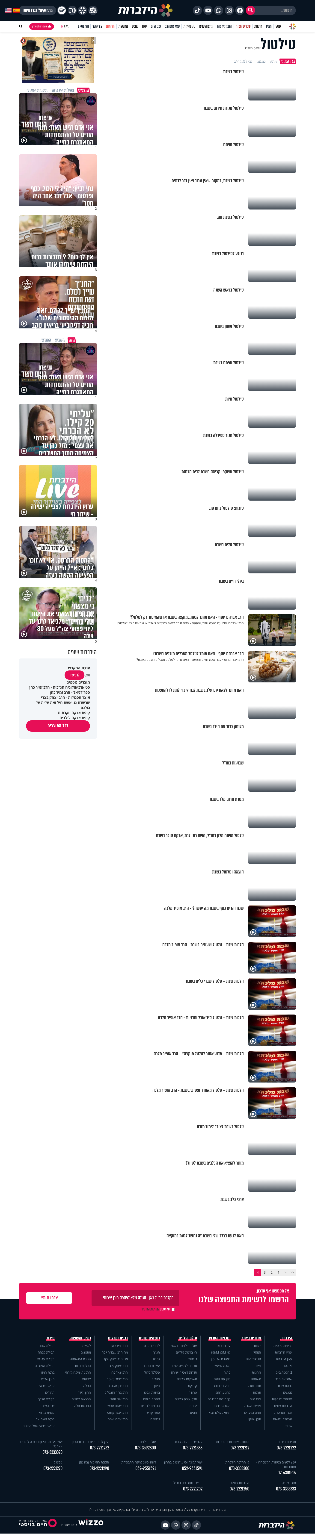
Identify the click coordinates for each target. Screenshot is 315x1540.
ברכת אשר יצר (45, 1419)
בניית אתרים (69, 1525)
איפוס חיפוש (253, 48)
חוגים (193, 1412)
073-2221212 (240, 1448)
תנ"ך (156, 1352)
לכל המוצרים (58, 726)
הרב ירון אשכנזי (118, 1386)
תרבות (257, 1392)
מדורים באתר (251, 1338)
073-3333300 (239, 1468)
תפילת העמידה (44, 1365)
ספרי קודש (153, 1412)
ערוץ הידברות (283, 1352)
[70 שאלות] (72, 10)
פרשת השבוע (252, 1406)
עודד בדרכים (222, 1345)
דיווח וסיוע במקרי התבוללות (138, 1462)
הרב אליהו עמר (118, 1419)
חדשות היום (253, 1359)
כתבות (261, 61)
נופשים (287, 1392)
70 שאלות (189, 26)
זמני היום (156, 26)
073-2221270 (52, 1468)
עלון (144, 26)
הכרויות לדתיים (150, 1406)
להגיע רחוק (222, 1392)
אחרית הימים (151, 1399)
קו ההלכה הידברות (237, 1462)
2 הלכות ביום (284, 1372)
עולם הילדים (206, 26)
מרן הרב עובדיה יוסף (115, 1352)
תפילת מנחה (46, 1352)
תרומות (110, 26)
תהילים (49, 1392)
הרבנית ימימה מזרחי (78, 1372)
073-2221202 (192, 1489)
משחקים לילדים (187, 1379)
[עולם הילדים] (93, 10)
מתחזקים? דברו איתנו (38, 10)
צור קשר (97, 26)
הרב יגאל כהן (119, 1372)
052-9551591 (192, 1468)
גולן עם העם (222, 1379)
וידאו (273, 61)
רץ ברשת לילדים (186, 1352)
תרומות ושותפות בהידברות (232, 1442)
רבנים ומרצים (118, 1338)
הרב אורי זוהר (119, 1399)
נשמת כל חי (46, 1412)
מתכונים (86, 1352)
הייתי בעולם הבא (219, 1412)
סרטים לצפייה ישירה (184, 1365)
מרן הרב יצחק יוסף (116, 1359)
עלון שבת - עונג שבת (188, 1442)
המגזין (257, 1352)
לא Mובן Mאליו (220, 1352)
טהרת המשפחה (80, 1359)
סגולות (156, 1379)
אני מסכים (155, 1309)
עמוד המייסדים (282, 1412)
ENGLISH (83, 26)
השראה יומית (222, 1406)
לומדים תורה (152, 1345)
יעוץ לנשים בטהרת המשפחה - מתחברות (276, 1464)
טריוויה (192, 1392)
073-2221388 (192, 1448)
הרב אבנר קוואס (117, 1412)
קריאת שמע (46, 1386)
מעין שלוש (47, 1379)
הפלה (87, 1386)
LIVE (66, 26)
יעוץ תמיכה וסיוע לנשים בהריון (183, 1462)
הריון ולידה (84, 1392)
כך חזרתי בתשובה (219, 1399)
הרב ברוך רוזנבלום (116, 1392)
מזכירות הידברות (285, 1442)
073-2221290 (99, 1468)
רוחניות (256, 1372)
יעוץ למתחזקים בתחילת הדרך (90, 1442)
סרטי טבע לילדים (186, 1399)
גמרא (156, 1359)
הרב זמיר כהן (224, 26)
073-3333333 (286, 1489)
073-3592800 (145, 1448)
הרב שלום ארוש (117, 1406)
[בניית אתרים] (91, 1525)
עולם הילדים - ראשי (184, 1345)
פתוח (227, 1372)
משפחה (256, 1379)
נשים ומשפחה (80, 1338)
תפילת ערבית (45, 1359)
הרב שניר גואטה (117, 1379)
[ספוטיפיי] (61, 10)
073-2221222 (286, 1448)
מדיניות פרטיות (282, 1345)
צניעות (86, 1379)
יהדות (257, 1345)
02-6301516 (287, 1472)
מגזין (269, 26)
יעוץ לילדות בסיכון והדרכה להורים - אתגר (41, 1444)
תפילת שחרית (45, 1345)
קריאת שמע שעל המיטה (38, 1426)
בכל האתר (287, 61)
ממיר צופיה (289, 1483)
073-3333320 (52, 1452)
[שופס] (82, 10)
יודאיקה (155, 1419)
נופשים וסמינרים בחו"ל (187, 1483)
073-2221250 (239, 1489)
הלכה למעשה (221, 1365)
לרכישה (74, 675)
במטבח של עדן (220, 1359)
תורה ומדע (254, 1386)
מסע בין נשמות (220, 1386)
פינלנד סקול (152, 1372)
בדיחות (192, 1359)
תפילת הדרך (46, 1399)
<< (292, 1272)
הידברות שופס (283, 1406)
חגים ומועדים (252, 1412)
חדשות (258, 26)
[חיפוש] (250, 10)
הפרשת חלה (82, 1406)
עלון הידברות (284, 1359)
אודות (288, 1426)
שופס (135, 26)
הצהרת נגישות (282, 1419)
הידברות (286, 1338)
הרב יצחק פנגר (118, 1365)
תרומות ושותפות (282, 1399)
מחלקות (123, 26)
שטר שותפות (243, 26)
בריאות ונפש (152, 1392)
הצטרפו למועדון (39, 26)
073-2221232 (99, 1448)
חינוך (156, 1386)
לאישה (86, 1345)
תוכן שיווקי (254, 1419)
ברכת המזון (47, 1372)
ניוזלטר (287, 1365)
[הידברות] (145, 10)
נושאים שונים (149, 1338)
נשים (258, 1365)
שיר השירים (46, 1406)
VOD (278, 26)
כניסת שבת (285, 1386)
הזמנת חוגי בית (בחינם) (94, 1462)
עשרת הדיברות (150, 1365)
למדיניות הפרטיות (150, 1309)
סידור (51, 1338)
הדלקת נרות (83, 1365)
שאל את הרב (172, 26)
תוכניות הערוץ (220, 1338)
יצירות (193, 1406)
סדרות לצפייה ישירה (184, 1372)
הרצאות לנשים (81, 1399)
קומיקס (192, 1386)
